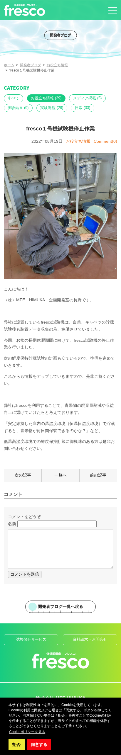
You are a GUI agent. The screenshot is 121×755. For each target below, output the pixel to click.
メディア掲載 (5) (87, 98)
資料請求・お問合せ (90, 639)
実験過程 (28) (51, 108)
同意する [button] (39, 744)
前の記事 (98, 475)
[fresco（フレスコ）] (24, 10)
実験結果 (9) (18, 108)
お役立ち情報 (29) (46, 98)
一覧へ (60, 475)
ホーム (9, 65)
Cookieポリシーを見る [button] (27, 732)
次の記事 (23, 475)
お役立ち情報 (57, 65)
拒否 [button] (16, 744)
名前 (12, 523)
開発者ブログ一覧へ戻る (60, 606)
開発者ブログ (30, 65)
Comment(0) (105, 141)
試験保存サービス (31, 639)
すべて (13, 98)
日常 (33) (82, 108)
